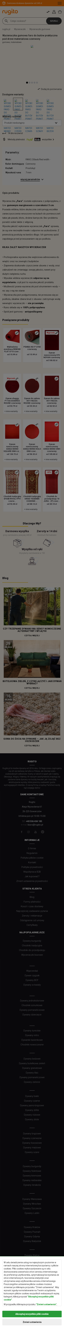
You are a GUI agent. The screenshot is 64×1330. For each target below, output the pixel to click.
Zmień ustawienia (32, 1322)
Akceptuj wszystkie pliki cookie (32, 1314)
